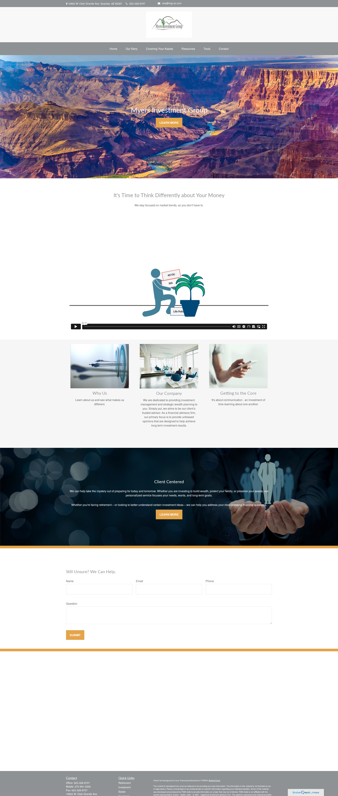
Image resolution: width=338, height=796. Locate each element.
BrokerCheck (214, 780)
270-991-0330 (83, 786)
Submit (75, 635)
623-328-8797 (137, 3)
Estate (122, 791)
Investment (124, 787)
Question (71, 603)
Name (70, 581)
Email (139, 581)
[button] (113, 48)
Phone (210, 581)
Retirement (124, 783)
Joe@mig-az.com (171, 3)
